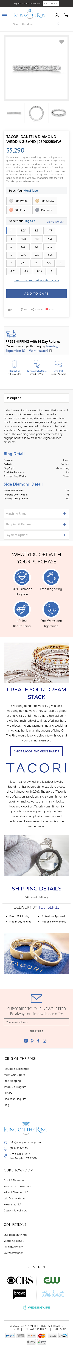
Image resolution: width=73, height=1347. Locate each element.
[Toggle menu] (4, 15)
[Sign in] (56, 15)
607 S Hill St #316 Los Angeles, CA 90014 (24, 1156)
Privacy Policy (36, 1329)
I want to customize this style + (36, 280)
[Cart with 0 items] (66, 15)
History (8, 1092)
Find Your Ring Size (15, 1098)
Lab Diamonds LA (14, 1198)
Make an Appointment (17, 1186)
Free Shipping (12, 1080)
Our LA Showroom (15, 1180)
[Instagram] (44, 1041)
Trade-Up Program (15, 1086)
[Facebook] (38, 1041)
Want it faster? (38, 350)
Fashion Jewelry (13, 1246)
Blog (6, 1104)
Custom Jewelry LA (15, 1210)
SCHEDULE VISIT (51, 3)
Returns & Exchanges (16, 1068)
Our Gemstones (13, 1252)
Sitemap (60, 1329)
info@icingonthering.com (25, 1142)
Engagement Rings (15, 1234)
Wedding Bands (14, 1240)
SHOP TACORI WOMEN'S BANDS (36, 751)
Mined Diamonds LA (16, 1192)
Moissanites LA (12, 1204)
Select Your (23, 190)
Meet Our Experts (14, 1074)
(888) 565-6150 (19, 1148)
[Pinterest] (32, 1041)
